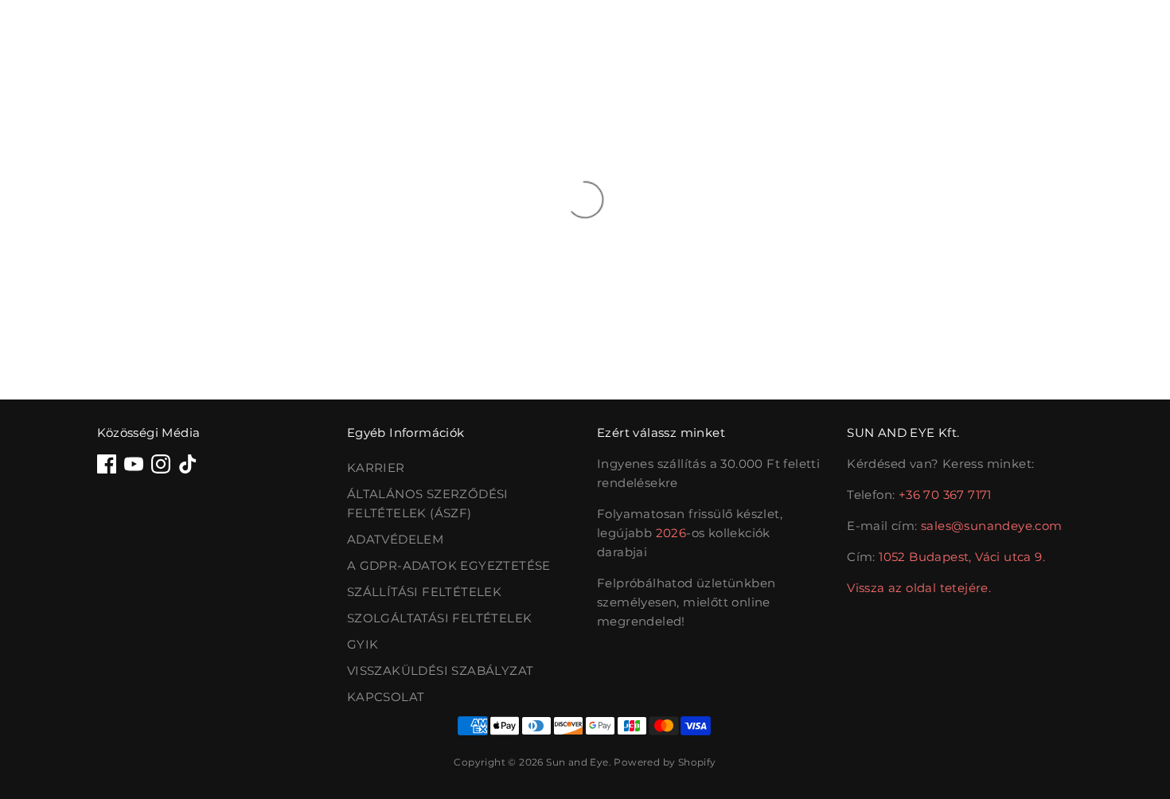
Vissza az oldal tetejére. (919, 587)
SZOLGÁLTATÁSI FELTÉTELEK (439, 618)
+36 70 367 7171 (945, 494)
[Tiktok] (187, 464)
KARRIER (376, 467)
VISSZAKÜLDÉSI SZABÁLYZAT (440, 670)
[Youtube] (133, 464)
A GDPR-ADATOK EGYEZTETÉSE (449, 565)
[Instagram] (160, 464)
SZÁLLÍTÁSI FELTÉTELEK (424, 591)
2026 (671, 532)
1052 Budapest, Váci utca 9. (962, 556)
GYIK (363, 644)
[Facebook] (106, 464)
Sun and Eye (577, 762)
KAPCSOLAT (386, 696)
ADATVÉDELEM (395, 539)
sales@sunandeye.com (992, 525)
